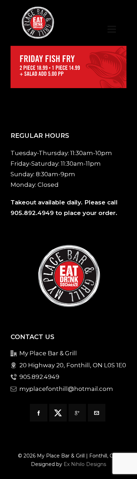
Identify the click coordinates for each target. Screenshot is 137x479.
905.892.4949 (32, 212)
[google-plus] (77, 413)
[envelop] (96, 413)
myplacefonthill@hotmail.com (66, 388)
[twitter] (58, 413)
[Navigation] (111, 29)
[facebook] (38, 413)
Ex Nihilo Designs (85, 464)
